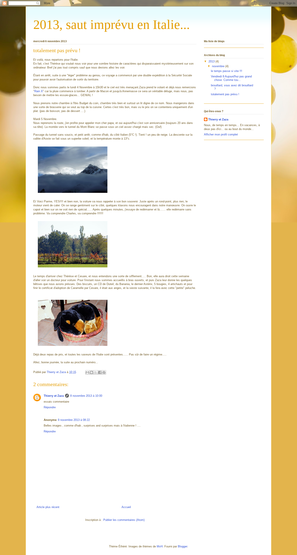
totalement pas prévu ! (225, 94)
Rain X (38, 91)
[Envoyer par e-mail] (87, 372)
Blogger (182, 546)
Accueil (126, 507)
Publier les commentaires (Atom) (124, 520)
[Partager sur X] (95, 372)
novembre (218, 66)
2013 (212, 61)
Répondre (50, 407)
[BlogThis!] (91, 372)
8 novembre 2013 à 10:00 (86, 395)
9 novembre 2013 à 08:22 (74, 420)
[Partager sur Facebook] (100, 372)
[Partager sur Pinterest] (104, 372)
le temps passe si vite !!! (226, 71)
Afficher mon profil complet (221, 134)
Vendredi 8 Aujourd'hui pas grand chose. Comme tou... (231, 78)
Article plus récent (48, 507)
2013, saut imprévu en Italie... (111, 24)
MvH (160, 546)
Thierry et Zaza (54, 395)
